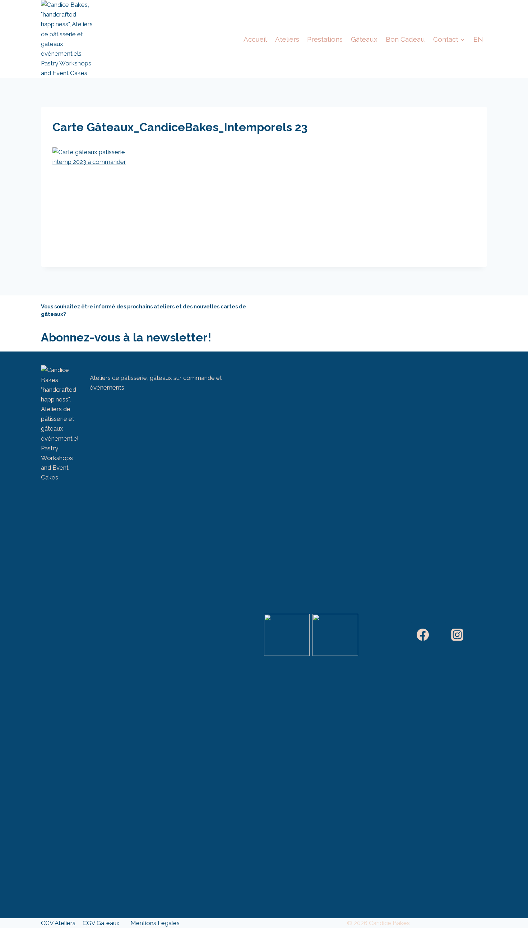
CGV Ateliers (58, 923)
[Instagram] (457, 635)
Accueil (255, 39)
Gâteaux (364, 39)
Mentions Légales (155, 923)
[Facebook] (423, 635)
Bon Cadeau (405, 39)
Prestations (325, 39)
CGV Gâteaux (101, 923)
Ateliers (287, 39)
